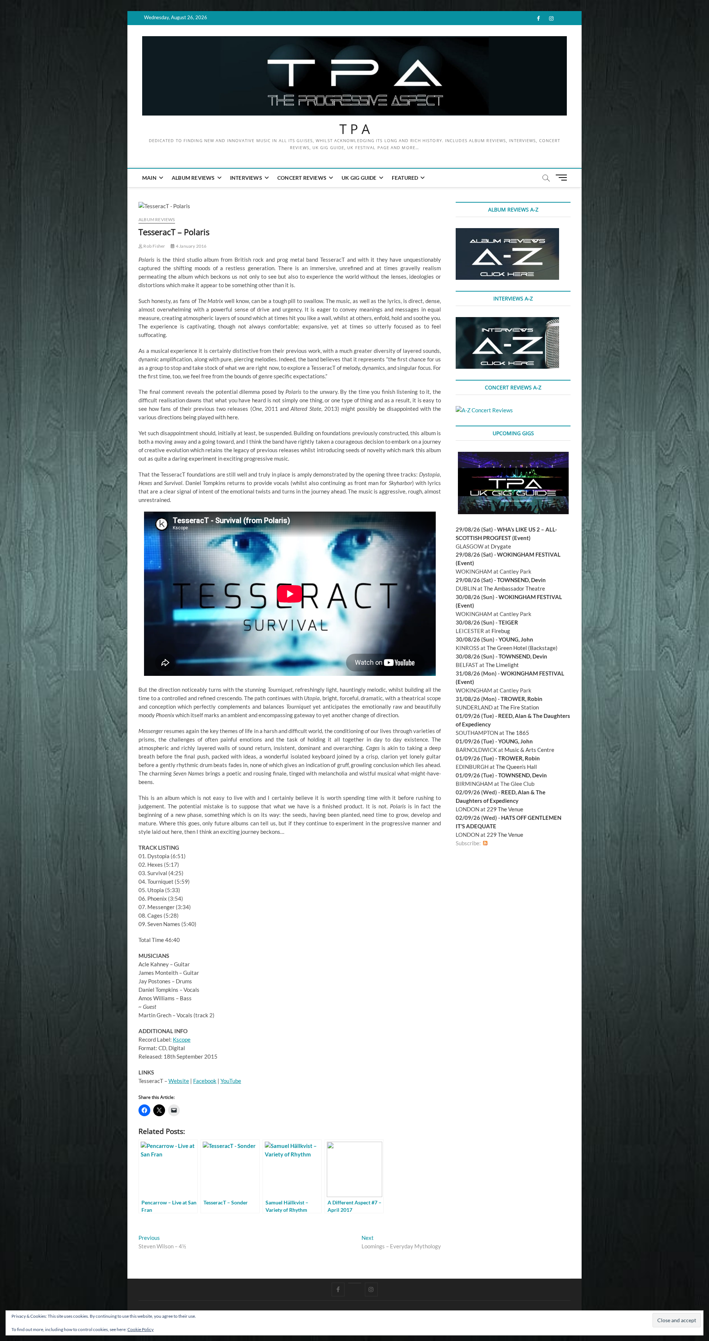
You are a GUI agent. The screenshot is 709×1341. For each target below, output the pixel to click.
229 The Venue (505, 809)
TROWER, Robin (521, 698)
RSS (485, 843)
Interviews (246, 178)
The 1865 (517, 732)
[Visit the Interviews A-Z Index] (507, 321)
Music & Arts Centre (529, 749)
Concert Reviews (301, 178)
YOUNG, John (516, 639)
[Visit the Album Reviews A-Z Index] (507, 232)
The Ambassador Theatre (514, 588)
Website (178, 1080)
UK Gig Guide (359, 178)
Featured (405, 178)
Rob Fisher (154, 246)
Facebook (204, 1080)
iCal (493, 843)
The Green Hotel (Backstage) (522, 647)
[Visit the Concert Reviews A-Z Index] (484, 410)
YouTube (230, 1080)
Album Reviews (193, 178)
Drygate (501, 546)
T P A (354, 129)
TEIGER (508, 622)
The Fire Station (519, 707)
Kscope (182, 1039)
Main (149, 178)
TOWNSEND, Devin (521, 580)
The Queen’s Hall (516, 766)
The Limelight (502, 664)
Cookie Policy (140, 1329)
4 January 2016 (190, 246)
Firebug (500, 630)
